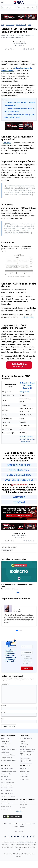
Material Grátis (24, 771)
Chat (23, 741)
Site (2, 719)
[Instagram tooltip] (21, 836)
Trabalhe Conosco (6, 757)
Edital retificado (25, 441)
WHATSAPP (19, 497)
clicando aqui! (28, 317)
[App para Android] (15, 836)
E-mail (3, 712)
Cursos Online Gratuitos (8, 796)
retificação (7, 143)
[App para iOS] (12, 836)
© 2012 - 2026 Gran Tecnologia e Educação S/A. (19, 824)
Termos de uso (19, 829)
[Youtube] (18, 836)
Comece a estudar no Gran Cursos (19, 515)
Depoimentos (24, 768)
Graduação (4, 776)
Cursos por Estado (6, 787)
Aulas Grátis (24, 776)
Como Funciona (6, 741)
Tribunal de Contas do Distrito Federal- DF (27, 385)
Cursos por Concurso (7, 782)
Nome (3, 705)
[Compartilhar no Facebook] (24, 49)
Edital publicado (24, 392)
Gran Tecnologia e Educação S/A (27, 842)
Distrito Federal (21, 25)
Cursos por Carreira (7, 785)
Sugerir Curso (24, 779)
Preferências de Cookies (8, 760)
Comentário (5, 684)
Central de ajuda (27, 738)
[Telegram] (33, 836)
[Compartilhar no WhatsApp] (31, 49)
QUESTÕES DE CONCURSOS (19, 479)
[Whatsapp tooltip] (24, 836)
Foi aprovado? (26, 760)
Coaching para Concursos (8, 771)
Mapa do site (19, 831)
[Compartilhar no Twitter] (26, 49)
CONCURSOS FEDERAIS (19, 465)
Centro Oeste (10, 25)
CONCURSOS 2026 (19, 469)
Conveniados (5, 752)
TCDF (29, 25)
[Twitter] (30, 836)
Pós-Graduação (6, 779)
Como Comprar (6, 744)
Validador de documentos (9, 749)
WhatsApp (25, 744)
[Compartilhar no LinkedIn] (28, 49)
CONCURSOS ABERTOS (19, 474)
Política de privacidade (19, 826)
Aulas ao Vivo (24, 774)
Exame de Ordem (6, 774)
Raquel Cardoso (5, 589)
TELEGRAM (19, 502)
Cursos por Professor (7, 790)
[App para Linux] (8, 836)
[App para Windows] (5, 836)
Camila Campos (20, 42)
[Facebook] (27, 836)
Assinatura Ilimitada (7, 768)
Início (2, 25)
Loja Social (4, 746)
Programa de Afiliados (8, 755)
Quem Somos (5, 738)
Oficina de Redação (7, 793)
